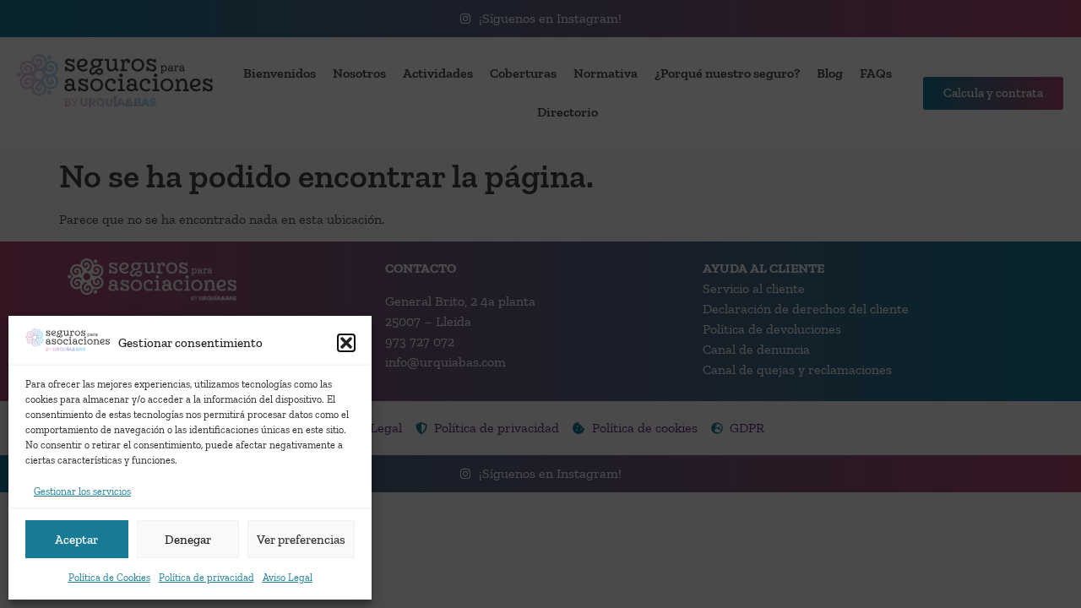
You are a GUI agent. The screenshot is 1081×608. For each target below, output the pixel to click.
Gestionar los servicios (82, 491)
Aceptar (76, 539)
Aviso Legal (287, 578)
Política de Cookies (109, 578)
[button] (346, 342)
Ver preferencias (301, 539)
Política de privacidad (206, 578)
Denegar (188, 539)
